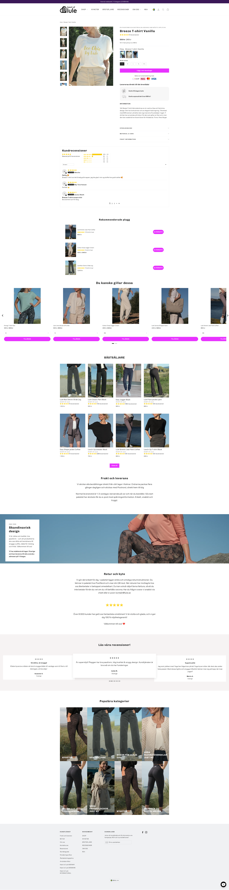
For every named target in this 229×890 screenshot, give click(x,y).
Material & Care (127, 133)
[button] (124, 35)
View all (114, 465)
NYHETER (95, 9)
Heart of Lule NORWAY (67, 864)
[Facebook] (143, 832)
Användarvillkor (65, 861)
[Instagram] (146, 832)
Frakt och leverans (66, 836)
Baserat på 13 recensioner (71, 156)
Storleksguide (126, 128)
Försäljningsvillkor (66, 855)
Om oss (62, 842)
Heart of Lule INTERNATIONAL (65, 872)
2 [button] (112, 203)
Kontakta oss (64, 845)
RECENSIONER (123, 9)
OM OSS (136, 9)
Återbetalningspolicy (67, 858)
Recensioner (64, 848)
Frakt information (128, 139)
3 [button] (114, 203)
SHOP (83, 9)
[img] (72, 170)
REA (146, 9)
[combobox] (114, 880)
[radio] (122, 54)
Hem (61, 22)
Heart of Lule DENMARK (67, 868)
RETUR (62, 839)
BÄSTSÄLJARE (108, 9)
